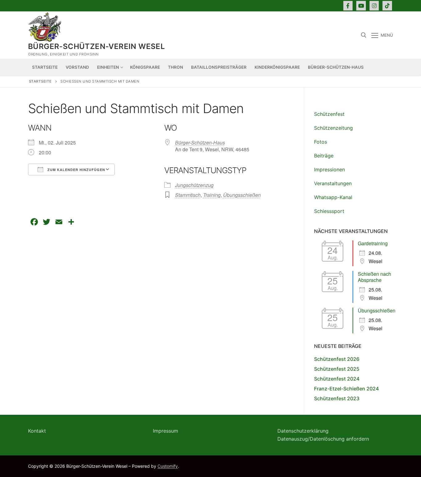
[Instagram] (374, 5)
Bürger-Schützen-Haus (200, 142)
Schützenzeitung (333, 128)
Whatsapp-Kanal (333, 197)
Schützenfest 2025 (336, 369)
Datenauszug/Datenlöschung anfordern (323, 439)
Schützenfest (329, 114)
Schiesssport (329, 211)
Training (212, 194)
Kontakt (37, 431)
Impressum (165, 431)
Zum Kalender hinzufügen (75, 169)
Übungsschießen (242, 194)
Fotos (320, 142)
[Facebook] (348, 5)
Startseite (40, 81)
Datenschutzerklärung (303, 431)
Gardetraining (373, 243)
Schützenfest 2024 (336, 379)
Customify (167, 466)
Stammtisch (188, 194)
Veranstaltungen (333, 183)
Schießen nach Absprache (374, 276)
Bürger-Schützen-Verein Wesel (96, 46)
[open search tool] (363, 35)
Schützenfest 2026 (336, 359)
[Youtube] (361, 5)
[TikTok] (387, 5)
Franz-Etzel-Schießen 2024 (346, 388)
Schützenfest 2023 (336, 398)
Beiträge (323, 156)
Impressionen (329, 169)
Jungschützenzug (194, 185)
